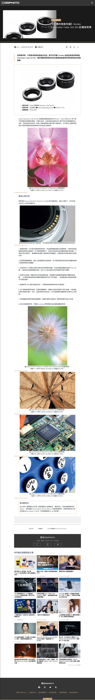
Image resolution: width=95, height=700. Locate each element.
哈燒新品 (40, 528)
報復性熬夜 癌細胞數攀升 (66, 571)
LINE (70, 47)
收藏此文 (40, 47)
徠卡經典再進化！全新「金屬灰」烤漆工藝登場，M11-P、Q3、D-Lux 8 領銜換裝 (47, 661)
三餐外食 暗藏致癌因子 (43, 615)
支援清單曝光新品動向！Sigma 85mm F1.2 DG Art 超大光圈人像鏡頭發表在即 (69, 661)
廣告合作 (33, 692)
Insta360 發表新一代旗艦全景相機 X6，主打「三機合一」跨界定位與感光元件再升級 (69, 595)
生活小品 (31, 528)
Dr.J (18, 47)
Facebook (66, 47)
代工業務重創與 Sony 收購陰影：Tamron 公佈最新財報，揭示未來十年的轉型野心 (24, 595)
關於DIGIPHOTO (22, 692)
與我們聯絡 (63, 692)
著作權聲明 (42, 692)
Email (78, 47)
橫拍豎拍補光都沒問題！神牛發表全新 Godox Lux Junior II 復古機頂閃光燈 (25, 661)
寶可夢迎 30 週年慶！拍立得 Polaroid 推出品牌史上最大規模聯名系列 (25, 573)
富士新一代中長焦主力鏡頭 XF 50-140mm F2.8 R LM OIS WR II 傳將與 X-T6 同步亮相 (69, 638)
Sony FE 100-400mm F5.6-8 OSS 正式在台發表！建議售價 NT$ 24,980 (47, 638)
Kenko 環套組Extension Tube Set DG (57, 528)
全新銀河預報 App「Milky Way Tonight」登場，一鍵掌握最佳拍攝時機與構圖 (47, 595)
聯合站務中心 (74, 692)
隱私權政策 (52, 692)
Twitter (74, 47)
